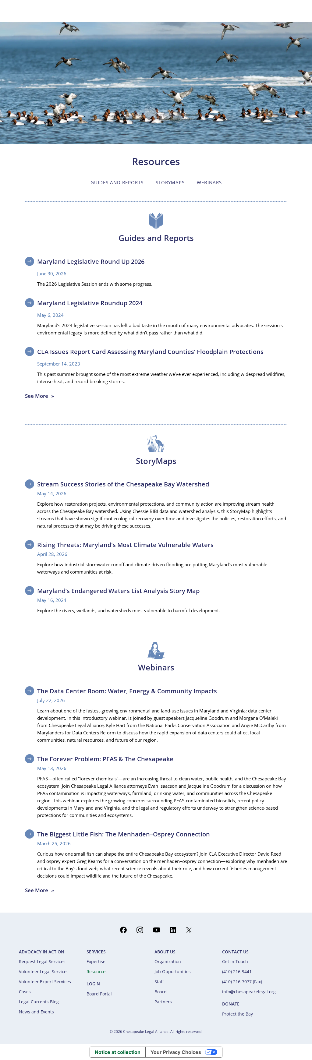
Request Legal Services (42, 961)
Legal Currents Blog (39, 1002)
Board (160, 992)
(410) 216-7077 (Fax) (242, 981)
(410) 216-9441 (237, 971)
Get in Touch (235, 961)
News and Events (36, 1012)
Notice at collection (117, 1052)
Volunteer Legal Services (44, 971)
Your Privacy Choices (176, 1052)
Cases (25, 992)
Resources (97, 971)
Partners (163, 1002)
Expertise (96, 961)
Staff (159, 981)
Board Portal (99, 994)
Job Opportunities (172, 971)
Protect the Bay (237, 1014)
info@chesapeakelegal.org (249, 992)
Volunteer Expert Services (45, 981)
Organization (167, 961)
